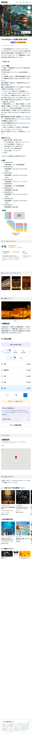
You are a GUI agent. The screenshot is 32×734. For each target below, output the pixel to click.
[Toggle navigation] (30, 2)
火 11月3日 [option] (15, 351)
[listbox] (16, 351)
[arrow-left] (2, 351)
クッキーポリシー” (24, 731)
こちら (6, 129)
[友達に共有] (29, 7)
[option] (16, 364)
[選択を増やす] (25, 395)
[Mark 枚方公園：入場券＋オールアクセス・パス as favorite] (28, 523)
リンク (15, 482)
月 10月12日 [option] (7, 351)
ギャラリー (27, 32)
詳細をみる (4, 414)
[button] (16, 364)
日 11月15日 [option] (23, 351)
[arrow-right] (30, 351)
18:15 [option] (21, 358)
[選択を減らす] (7, 395)
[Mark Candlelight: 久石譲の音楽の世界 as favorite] (29, 12)
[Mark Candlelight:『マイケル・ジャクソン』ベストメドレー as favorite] (28, 492)
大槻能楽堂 (5, 440)
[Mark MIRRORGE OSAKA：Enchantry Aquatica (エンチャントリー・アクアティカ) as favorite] (13, 523)
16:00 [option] (10, 358)
